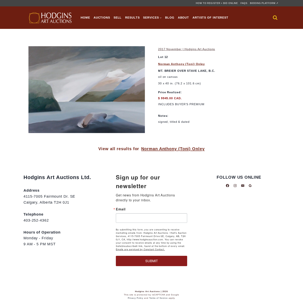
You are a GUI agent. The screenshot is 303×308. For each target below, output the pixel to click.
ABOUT (183, 17)
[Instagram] (235, 185)
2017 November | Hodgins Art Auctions (186, 49)
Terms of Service (158, 298)
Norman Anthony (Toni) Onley (181, 64)
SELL (118, 17)
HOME (85, 17)
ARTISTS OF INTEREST (210, 17)
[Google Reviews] (250, 185)
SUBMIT (151, 260)
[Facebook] (227, 185)
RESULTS (132, 17)
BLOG (169, 17)
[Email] (243, 185)
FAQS (244, 3)
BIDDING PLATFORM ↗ (264, 3)
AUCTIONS (102, 17)
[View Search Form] (275, 17)
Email (121, 209)
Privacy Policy (135, 298)
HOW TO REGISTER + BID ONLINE (217, 3)
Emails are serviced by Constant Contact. (140, 249)
